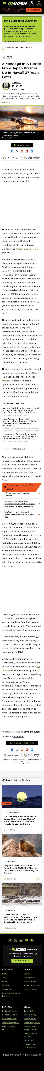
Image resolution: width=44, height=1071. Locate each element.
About (5, 981)
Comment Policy (9, 1019)
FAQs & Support (31, 989)
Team (4, 977)
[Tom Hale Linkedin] (13, 86)
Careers (5, 985)
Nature (9, 57)
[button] (39, 2)
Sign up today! (22, 960)
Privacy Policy (30, 1019)
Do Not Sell (29, 1040)
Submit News (30, 981)
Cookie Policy (30, 1015)
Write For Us (29, 977)
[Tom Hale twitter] (17, 86)
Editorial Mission (9, 1011)
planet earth (13, 812)
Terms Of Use (29, 1011)
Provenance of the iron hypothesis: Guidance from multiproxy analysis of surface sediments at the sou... (20, 436)
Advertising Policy (32, 1022)
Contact (27, 973)
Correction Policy (9, 1015)
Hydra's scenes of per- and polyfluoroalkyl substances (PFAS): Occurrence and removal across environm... (19, 422)
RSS (39, 1055)
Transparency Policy (10, 1022)
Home (4, 973)
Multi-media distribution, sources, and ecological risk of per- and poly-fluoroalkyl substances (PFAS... (20, 410)
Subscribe (6, 989)
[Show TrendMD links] (41, 449)
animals (11, 861)
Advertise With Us (32, 985)
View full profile (8, 102)
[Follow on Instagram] (21, 940)
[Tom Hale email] (21, 86)
